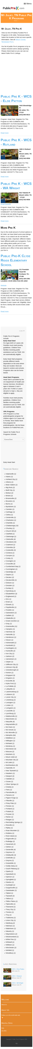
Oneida (9, 787)
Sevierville (11, 849)
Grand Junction (12, 621)
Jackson (10, 656)
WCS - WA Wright (17, 983)
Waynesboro (11, 934)
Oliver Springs (12, 784)
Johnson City (12, 667)
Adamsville (11, 474)
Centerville (11, 517)
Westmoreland (12, 937)
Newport (10, 776)
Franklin (10, 610)
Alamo (9, 476)
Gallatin (10, 615)
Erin (8, 599)
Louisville (10, 711)
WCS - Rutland (17, 976)
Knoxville (10, 681)
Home (15, 20)
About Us (4, 1004)
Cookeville (11, 550)
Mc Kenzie (11, 730)
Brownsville (11, 498)
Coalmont (10, 545)
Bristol (9, 496)
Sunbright (10, 885)
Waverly (10, 931)
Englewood (11, 596)
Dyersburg (11, 591)
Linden (9, 705)
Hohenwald (11, 643)
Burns (9, 504)
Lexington (10, 702)
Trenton (10, 912)
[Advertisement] (16, 73)
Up (17, 1043)
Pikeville (10, 800)
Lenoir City (11, 697)
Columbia (10, 547)
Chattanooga (12, 525)
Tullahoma (11, 918)
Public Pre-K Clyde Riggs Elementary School (15, 260)
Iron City (10, 653)
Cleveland (11, 542)
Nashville (10, 768)
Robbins (10, 833)
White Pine (11, 939)
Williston (10, 945)
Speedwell (11, 874)
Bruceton (10, 501)
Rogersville (11, 839)
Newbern (10, 773)
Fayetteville (11, 607)
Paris (9, 790)
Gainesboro (11, 613)
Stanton (10, 882)
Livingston (10, 708)
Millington (10, 741)
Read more (5, 133)
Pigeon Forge (12, 798)
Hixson (9, 640)
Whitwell (10, 942)
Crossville (10, 564)
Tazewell (10, 896)
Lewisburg (11, 700)
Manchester (11, 719)
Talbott (9, 893)
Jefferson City (12, 664)
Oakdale (10, 779)
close (21, 331)
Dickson (10, 583)
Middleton (10, 738)
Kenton (9, 672)
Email (3, 204)
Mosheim (10, 754)
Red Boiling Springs (14, 822)
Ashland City (11, 479)
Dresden (10, 585)
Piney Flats (11, 803)
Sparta (9, 871)
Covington (10, 561)
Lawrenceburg (12, 692)
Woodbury (11, 953)
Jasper (9, 662)
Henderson (11, 637)
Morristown (11, 749)
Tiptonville (10, 904)
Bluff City (10, 490)
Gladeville (10, 618)
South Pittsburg (12, 868)
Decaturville (11, 580)
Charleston (11, 520)
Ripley (9, 828)
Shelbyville (11, 855)
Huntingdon (11, 648)
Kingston (10, 678)
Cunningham (11, 569)
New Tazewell (12, 770)
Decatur (10, 577)
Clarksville (11, 539)
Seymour (10, 852)
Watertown (11, 928)
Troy (8, 915)
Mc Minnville (11, 732)
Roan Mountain (12, 830)
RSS (2, 1018)
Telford (9, 898)
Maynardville (11, 724)
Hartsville (10, 634)
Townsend (10, 907)
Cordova (10, 553)
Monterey (10, 746)
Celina (9, 515)
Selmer (9, 847)
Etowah (10, 604)
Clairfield (10, 534)
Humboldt (10, 645)
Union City (11, 920)
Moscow (10, 751)
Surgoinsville (11, 888)
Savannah (10, 844)
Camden (10, 509)
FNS (2, 1028)
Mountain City (12, 760)
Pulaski (9, 811)
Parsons (10, 795)
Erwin (9, 602)
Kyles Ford (11, 683)
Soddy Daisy (11, 866)
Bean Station (11, 485)
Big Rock (10, 487)
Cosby (9, 558)
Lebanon (10, 694)
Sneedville (11, 863)
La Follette (11, 686)
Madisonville (11, 716)
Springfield (11, 879)
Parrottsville (11, 792)
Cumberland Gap (13, 566)
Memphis (11, 735)
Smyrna (10, 860)
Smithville (10, 858)
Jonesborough (12, 670)
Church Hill (11, 531)
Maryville (10, 721)
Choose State (8, 439)
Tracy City (10, 909)
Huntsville (10, 651)
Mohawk (10, 743)
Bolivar (9, 493)
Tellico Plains (12, 901)
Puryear (10, 814)
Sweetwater (11, 890)
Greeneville (11, 626)
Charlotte (10, 523)
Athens (9, 482)
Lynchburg (11, 713)
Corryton (10, 555)
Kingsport (10, 675)
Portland (10, 809)
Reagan (10, 819)
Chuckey (10, 528)
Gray (9, 623)
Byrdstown (11, 506)
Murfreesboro (12, 765)
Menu (29, 3)
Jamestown (11, 659)
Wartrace (10, 926)
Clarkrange (11, 536)
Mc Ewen (10, 727)
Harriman (10, 632)
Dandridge (11, 572)
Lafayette (10, 689)
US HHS (3, 1031)
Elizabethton (11, 594)
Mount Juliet (11, 757)
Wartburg (10, 923)
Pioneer (10, 806)
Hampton (10, 629)
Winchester (11, 947)
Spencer (10, 877)
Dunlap (9, 588)
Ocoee (9, 781)
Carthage (10, 512)
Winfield (10, 950)
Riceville (10, 825)
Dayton (9, 574)
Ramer (9, 817)
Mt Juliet (10, 762)
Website (8, 204)
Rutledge (10, 841)
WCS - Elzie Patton (18, 969)
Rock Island (11, 836)
